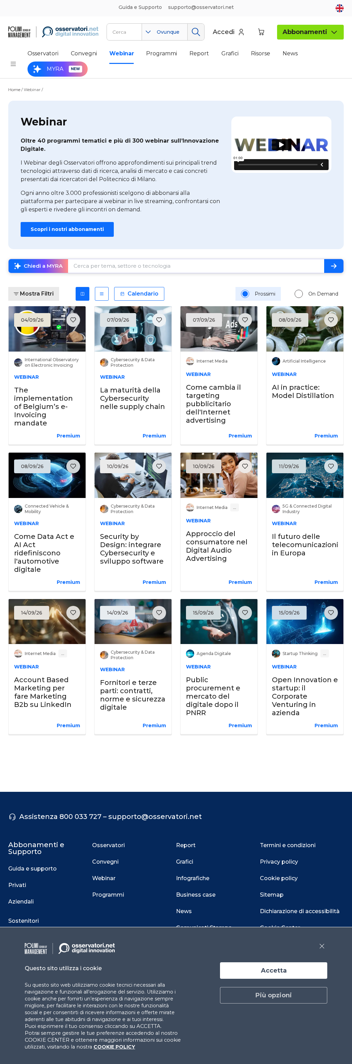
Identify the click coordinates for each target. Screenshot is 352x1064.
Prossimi (265, 294)
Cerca (195, 32)
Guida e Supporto (140, 7)
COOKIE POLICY (114, 1047)
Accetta (274, 970)
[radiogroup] (289, 294)
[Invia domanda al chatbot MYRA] (333, 266)
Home (14, 89)
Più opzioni (273, 995)
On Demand (323, 294)
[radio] (245, 294)
